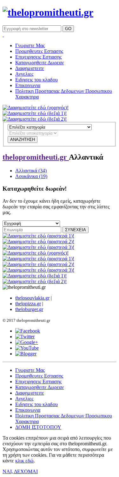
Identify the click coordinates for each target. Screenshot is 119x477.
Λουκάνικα (31, 176)
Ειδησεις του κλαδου (36, 79)
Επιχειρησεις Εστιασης (38, 57)
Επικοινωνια (27, 85)
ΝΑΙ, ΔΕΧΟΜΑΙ (20, 471)
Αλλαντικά (31, 170)
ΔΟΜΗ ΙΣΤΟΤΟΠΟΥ (38, 427)
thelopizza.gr (28, 303)
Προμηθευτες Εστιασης (39, 51)
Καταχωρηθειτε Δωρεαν (39, 62)
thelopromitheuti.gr (36, 157)
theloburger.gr (29, 309)
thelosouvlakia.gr (32, 298)
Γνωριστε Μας (30, 45)
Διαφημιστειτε (29, 68)
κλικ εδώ (24, 460)
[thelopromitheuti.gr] (48, 12)
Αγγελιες (24, 74)
